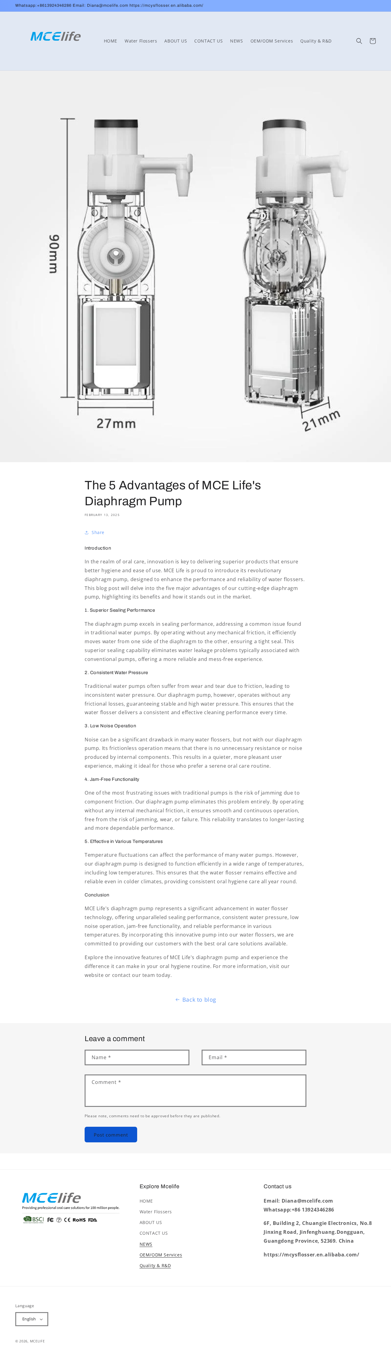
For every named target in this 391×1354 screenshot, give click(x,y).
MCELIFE (37, 1341)
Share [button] (98, 532)
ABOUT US (151, 1222)
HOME (146, 1201)
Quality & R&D (155, 1265)
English (29, 1319)
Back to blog (199, 999)
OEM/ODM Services (161, 1255)
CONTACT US (154, 1233)
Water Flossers (156, 1212)
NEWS (146, 1244)
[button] (359, 41)
